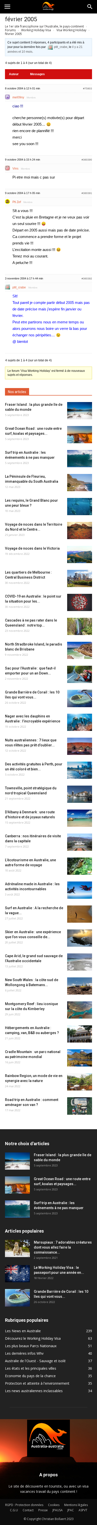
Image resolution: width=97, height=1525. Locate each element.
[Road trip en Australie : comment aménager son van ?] (79, 1106)
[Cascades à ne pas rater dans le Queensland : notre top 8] (79, 626)
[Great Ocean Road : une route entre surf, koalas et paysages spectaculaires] (79, 434)
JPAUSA (57, 1510)
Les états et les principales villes (30, 1368)
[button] (90, 6)
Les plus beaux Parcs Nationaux (30, 1345)
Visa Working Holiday (71, 30)
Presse (43, 1510)
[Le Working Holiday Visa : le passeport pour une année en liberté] (17, 1273)
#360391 (87, 193)
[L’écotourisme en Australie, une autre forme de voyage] (79, 866)
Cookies (53, 1505)
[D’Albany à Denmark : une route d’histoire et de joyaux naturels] (79, 818)
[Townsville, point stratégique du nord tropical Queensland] (79, 794)
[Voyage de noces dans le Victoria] (79, 554)
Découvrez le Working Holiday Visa (33, 1338)
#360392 (87, 278)
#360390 (87, 159)
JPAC (70, 1510)
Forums (10, 30)
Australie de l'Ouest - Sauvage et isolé (35, 1360)
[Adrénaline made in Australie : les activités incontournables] (79, 890)
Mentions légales (76, 1505)
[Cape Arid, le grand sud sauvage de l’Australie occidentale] (79, 962)
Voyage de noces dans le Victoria (32, 548)
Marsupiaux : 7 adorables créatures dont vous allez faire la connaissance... (63, 1247)
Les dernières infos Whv (24, 1353)
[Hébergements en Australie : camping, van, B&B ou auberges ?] (79, 1034)
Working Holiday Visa (36, 30)
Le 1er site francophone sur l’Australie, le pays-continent (44, 26)
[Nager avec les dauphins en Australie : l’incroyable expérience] (79, 722)
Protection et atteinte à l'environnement (37, 1383)
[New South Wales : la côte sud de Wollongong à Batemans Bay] (79, 986)
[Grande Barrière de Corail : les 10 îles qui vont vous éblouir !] (79, 698)
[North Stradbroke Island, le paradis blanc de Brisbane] (79, 650)
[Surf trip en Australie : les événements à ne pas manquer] (79, 458)
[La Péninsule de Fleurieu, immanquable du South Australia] (79, 482)
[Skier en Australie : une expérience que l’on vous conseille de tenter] (79, 938)
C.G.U (14, 1510)
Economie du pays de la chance (30, 1375)
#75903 (87, 88)
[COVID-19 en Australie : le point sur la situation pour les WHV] (79, 602)
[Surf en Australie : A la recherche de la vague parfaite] (79, 914)
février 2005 (21, 19)
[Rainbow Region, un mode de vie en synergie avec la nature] (79, 1081)
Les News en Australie (23, 1330)
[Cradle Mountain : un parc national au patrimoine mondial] (79, 1058)
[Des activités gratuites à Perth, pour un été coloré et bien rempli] (79, 770)
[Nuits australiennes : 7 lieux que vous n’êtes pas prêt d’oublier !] (79, 746)
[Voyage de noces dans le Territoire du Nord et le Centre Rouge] (79, 530)
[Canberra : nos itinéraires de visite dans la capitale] (79, 842)
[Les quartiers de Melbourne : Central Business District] (79, 578)
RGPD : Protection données (24, 1505)
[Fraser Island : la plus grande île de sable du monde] (79, 410)
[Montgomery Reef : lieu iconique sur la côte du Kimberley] (79, 1010)
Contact (28, 1510)
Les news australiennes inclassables (34, 1390)
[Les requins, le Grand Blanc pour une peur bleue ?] (79, 506)
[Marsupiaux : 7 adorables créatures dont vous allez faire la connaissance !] (17, 1248)
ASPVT (83, 1510)
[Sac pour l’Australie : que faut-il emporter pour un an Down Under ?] (79, 674)
